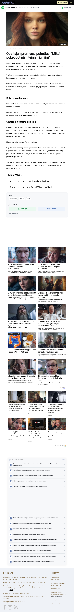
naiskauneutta (13, 198)
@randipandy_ (15, 181)
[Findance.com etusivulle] (8, 2)
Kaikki (63, 459)
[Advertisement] (37, 502)
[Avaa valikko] (71, 3)
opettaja (22, 198)
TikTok (9, 75)
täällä (11, 590)
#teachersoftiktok (28, 181)
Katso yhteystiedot (56, 596)
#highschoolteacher (44, 181)
